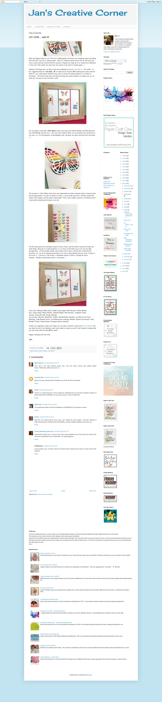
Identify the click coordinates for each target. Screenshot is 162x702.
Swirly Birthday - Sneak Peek (49, 657)
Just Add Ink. (78, 69)
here (36, 135)
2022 (124, 167)
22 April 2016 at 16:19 (52, 377)
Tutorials (66, 27)
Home (29, 27)
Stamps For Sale (53, 27)
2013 (124, 268)
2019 (124, 175)
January (127, 259)
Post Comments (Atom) (45, 494)
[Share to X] (56, 348)
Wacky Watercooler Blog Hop (49, 634)
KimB (36, 390)
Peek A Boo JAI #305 (127, 249)
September (127, 194)
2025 (124, 158)
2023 (124, 164)
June (126, 204)
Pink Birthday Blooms (128, 245)
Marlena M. (38, 404)
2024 (124, 161)
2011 (124, 271)
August (126, 199)
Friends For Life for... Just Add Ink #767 (52, 611)
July (125, 201)
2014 (124, 266)
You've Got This (127, 230)
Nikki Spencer (39, 363)
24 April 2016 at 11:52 (47, 417)
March (126, 254)
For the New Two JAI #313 (48, 565)
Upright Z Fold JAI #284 (48, 645)
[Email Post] (47, 348)
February (127, 257)
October (127, 191)
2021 (124, 169)
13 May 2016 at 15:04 (50, 446)
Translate (119, 64)
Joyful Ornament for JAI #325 (49, 576)
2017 (124, 180)
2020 (124, 172)
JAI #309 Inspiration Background (128, 214)
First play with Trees (46, 588)
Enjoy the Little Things (40, 351)
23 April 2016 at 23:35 (50, 404)
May (125, 207)
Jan (118, 36)
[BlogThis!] (54, 348)
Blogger (89, 675)
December (127, 186)
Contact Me (39, 27)
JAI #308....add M (128, 224)
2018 (124, 178)
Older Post (92, 491)
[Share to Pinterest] (60, 348)
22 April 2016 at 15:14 (52, 363)
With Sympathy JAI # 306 (128, 239)
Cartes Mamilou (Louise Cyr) (44, 431)
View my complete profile (112, 52)
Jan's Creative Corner (78, 12)
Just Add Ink (88, 326)
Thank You (127, 220)
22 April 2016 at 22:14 (46, 390)
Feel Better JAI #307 (128, 234)
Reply (36, 371)
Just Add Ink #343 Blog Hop (49, 599)
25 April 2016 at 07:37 (62, 431)
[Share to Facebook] (58, 348)
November (127, 188)
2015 (124, 263)
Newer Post (33, 491)
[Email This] (51, 348)
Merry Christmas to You (47, 553)
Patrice (37, 417)
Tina (92, 69)
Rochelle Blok (39, 377)
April (125, 210)
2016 (124, 183)
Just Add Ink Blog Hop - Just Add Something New (56, 622)
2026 (124, 156)
